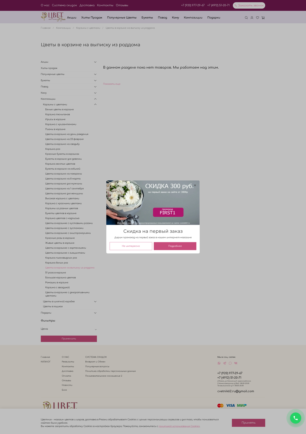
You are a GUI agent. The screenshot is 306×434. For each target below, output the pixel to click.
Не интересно (131, 246)
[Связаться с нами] (295, 418)
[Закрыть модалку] (195, 185)
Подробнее (175, 246)
